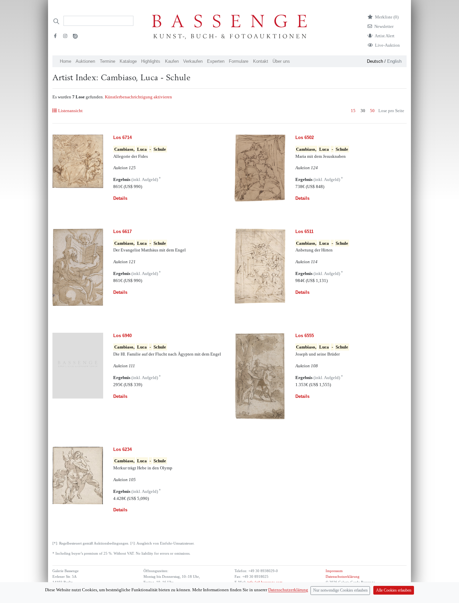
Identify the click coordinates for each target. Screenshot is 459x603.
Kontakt (260, 61)
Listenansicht (70, 110)
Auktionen (85, 61)
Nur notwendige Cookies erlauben (340, 590)
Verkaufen (193, 61)
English (394, 61)
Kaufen (172, 61)
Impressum (334, 571)
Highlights (150, 61)
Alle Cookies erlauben (393, 590)
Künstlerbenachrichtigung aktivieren (138, 96)
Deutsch (375, 61)
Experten (215, 61)
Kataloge (128, 61)
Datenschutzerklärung (343, 576)
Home (65, 61)
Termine (107, 61)
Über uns (281, 61)
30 (363, 110)
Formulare (238, 61)
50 (372, 110)
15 (353, 110)
